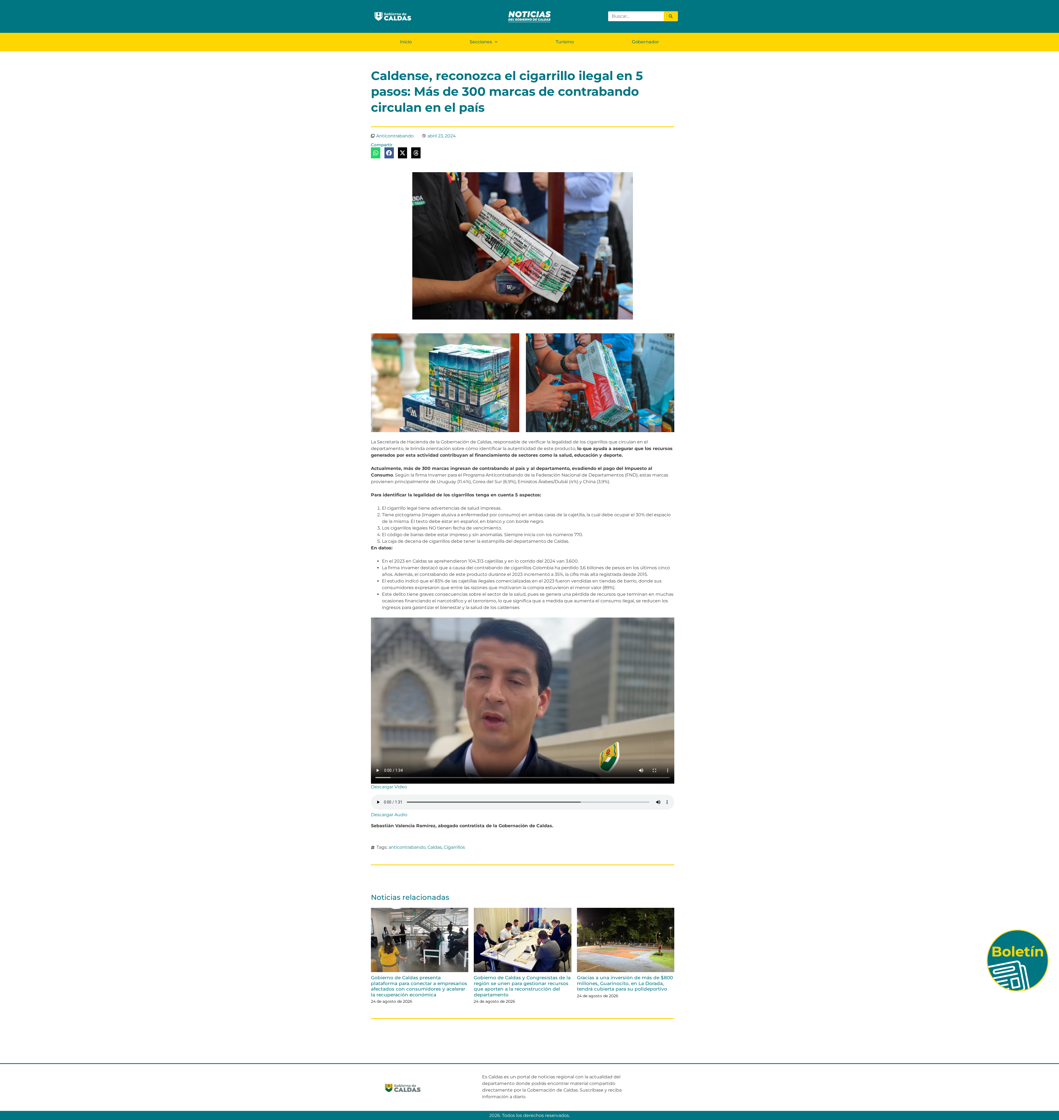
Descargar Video (389, 786)
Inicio (406, 41)
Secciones (481, 41)
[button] (375, 152)
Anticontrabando (395, 136)
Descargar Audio (389, 814)
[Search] (671, 16)
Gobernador (645, 41)
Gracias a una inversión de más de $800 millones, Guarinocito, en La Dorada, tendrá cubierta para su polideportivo (625, 983)
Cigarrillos (454, 847)
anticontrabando (407, 847)
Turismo (565, 41)
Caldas (434, 847)
